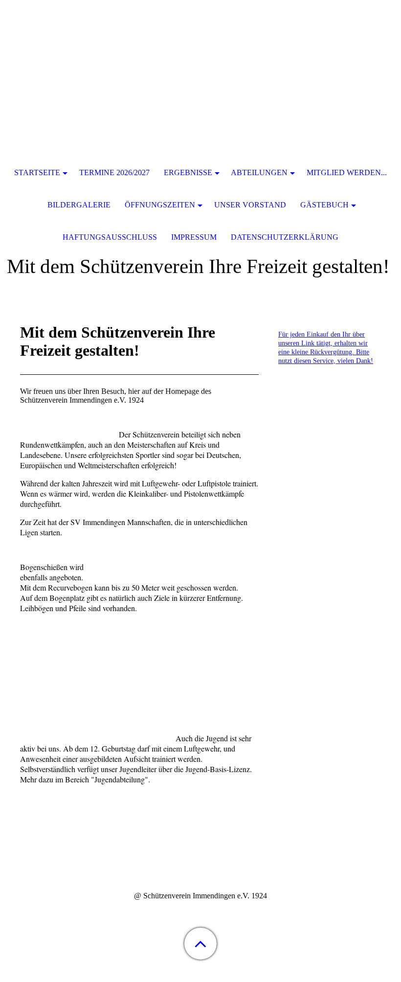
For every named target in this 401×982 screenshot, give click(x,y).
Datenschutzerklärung (284, 237)
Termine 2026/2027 (114, 172)
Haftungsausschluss (110, 237)
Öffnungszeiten (160, 205)
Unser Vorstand (250, 205)
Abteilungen (259, 172)
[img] (200, 61)
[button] (200, 943)
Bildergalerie (79, 205)
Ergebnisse (188, 172)
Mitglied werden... (347, 172)
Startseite (37, 172)
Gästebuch (324, 205)
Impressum (194, 237)
